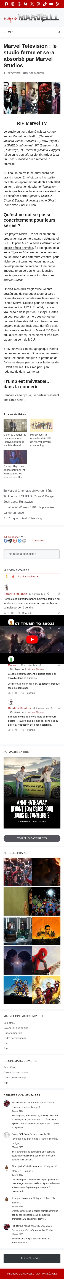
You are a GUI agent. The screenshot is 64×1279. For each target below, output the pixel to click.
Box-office (9, 1022)
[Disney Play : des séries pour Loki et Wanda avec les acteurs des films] (15, 457)
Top (6, 1048)
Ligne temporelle (13, 1032)
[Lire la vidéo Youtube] (32, 639)
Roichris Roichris (36, 632)
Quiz (6, 1043)
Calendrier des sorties (16, 1027)
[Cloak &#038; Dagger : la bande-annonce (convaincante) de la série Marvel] (15, 425)
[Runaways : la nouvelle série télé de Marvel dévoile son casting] (41, 425)
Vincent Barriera (36, 669)
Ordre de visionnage (15, 1037)
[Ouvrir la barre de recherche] (59, 32)
